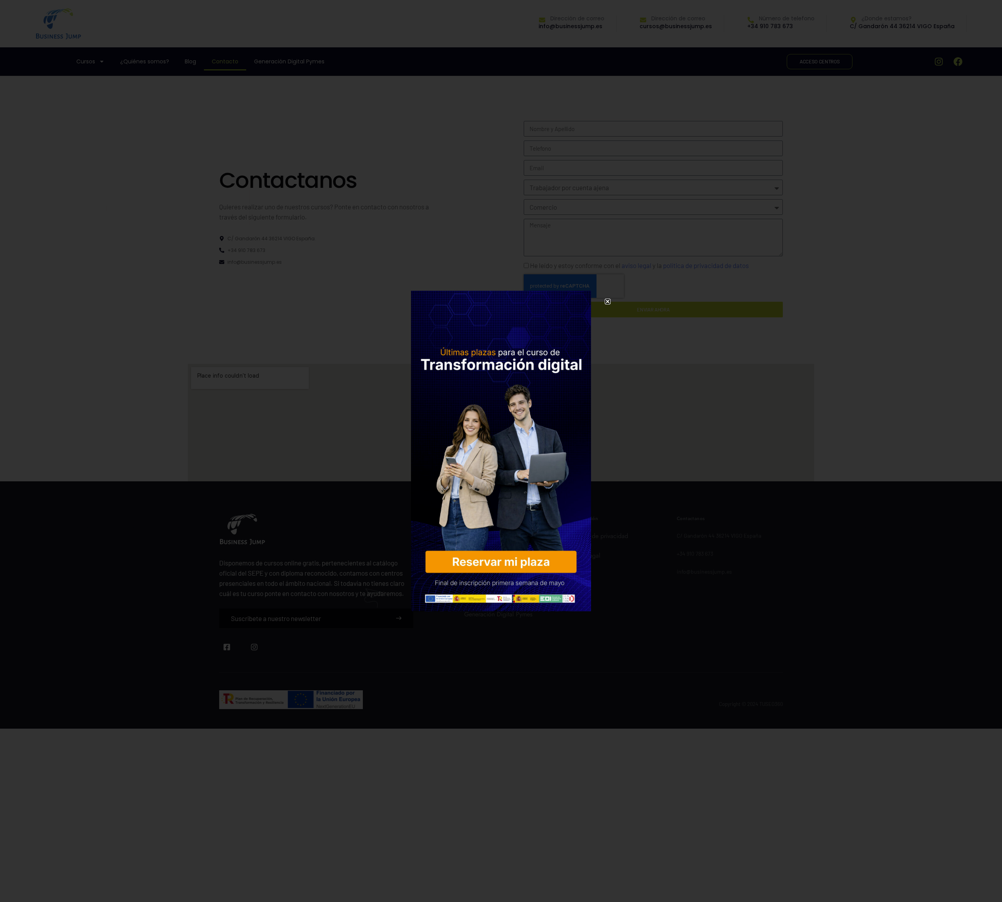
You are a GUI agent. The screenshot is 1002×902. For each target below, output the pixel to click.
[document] (501, 451)
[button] (608, 301)
